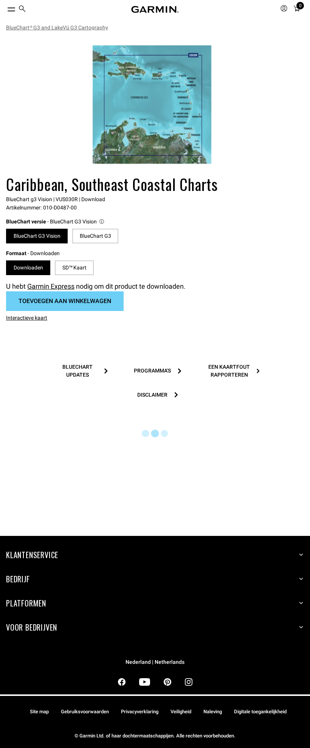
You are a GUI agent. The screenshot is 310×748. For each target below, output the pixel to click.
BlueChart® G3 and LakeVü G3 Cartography (57, 27)
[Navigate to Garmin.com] (155, 9)
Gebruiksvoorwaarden (85, 711)
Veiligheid (180, 711)
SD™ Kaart (74, 268)
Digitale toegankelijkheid (260, 711)
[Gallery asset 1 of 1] (152, 104)
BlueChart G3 (95, 236)
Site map (39, 711)
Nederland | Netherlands (155, 662)
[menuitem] (22, 9)
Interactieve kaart (26, 318)
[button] (55, 222)
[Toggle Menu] (4, 7)
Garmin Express (50, 286)
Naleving (212, 711)
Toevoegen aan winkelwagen (65, 301)
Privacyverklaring (139, 711)
